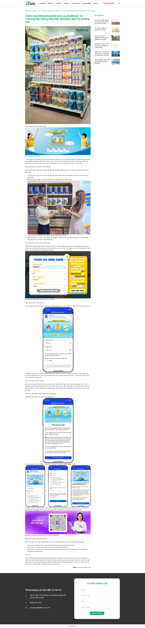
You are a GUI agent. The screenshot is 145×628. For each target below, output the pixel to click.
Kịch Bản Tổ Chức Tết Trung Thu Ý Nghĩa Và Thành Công (101, 45)
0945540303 (110, 3)
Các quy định (86, 3)
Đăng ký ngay (97, 613)
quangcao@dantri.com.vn (40, 608)
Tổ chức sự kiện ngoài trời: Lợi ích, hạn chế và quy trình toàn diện (102, 21)
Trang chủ (42, 3)
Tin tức (95, 3)
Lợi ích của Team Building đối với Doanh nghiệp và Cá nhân (101, 37)
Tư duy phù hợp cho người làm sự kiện (101, 28)
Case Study (76, 3)
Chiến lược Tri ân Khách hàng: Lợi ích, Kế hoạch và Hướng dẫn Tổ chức (102, 53)
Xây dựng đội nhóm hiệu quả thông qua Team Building (102, 61)
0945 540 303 (35, 603)
